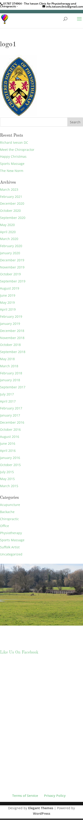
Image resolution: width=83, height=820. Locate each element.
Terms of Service (25, 795)
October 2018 (10, 344)
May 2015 (7, 479)
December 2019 (12, 260)
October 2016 (10, 429)
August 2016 (9, 436)
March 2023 (9, 189)
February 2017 (11, 408)
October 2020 (10, 210)
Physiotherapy (11, 533)
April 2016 (8, 450)
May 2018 (7, 359)
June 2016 (7, 443)
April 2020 (8, 232)
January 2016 (10, 458)
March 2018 (9, 366)
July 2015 (7, 472)
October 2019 (10, 274)
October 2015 (10, 465)
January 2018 (10, 380)
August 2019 (9, 288)
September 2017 (12, 387)
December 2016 (12, 422)
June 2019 (7, 295)
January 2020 (10, 253)
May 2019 (7, 302)
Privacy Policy (55, 795)
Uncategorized (11, 554)
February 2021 (11, 196)
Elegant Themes (40, 808)
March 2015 (9, 486)
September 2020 (12, 217)
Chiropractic (9, 519)
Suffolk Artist (10, 547)
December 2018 (12, 331)
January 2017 (10, 415)
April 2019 (8, 309)
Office (4, 526)
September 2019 (12, 281)
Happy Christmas (13, 156)
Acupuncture (10, 504)
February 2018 (11, 373)
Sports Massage (12, 163)
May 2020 (7, 225)
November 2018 (12, 338)
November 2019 (12, 267)
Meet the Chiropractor (17, 149)
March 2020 (9, 239)
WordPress (41, 813)
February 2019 (11, 316)
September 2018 (12, 352)
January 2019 (10, 323)
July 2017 (7, 394)
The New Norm (11, 170)
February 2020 (11, 246)
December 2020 (12, 203)
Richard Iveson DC (14, 142)
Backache (7, 512)
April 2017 (8, 401)
